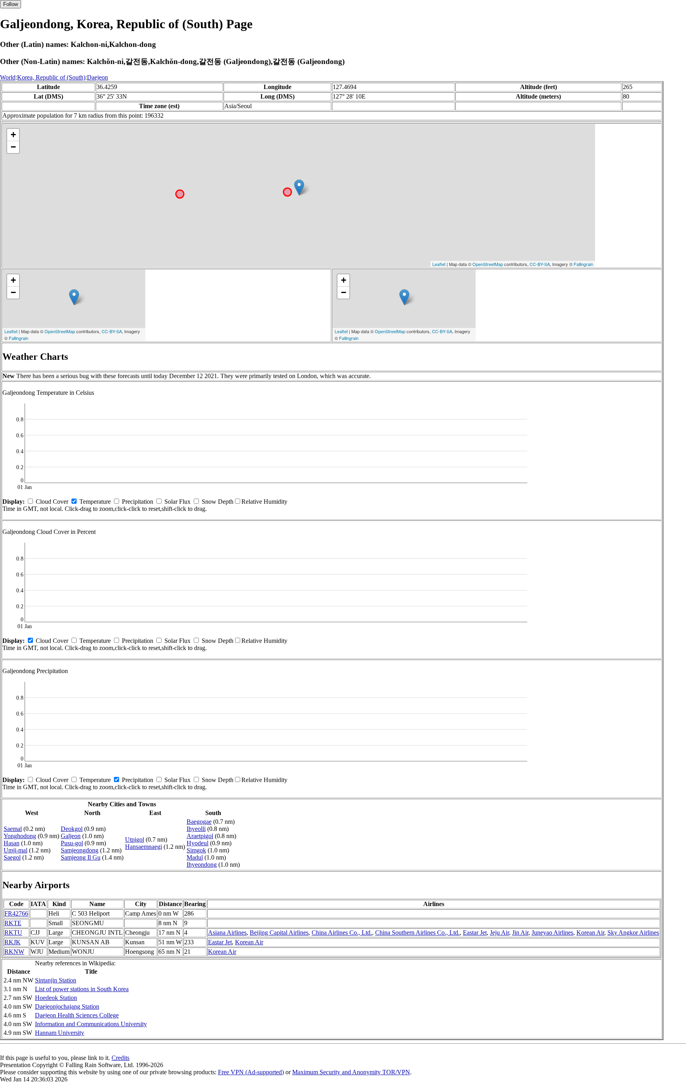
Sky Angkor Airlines (633, 932)
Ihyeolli (196, 828)
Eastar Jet (475, 932)
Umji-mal (15, 850)
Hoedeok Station (56, 997)
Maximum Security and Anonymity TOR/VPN (351, 1072)
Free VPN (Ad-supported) (251, 1072)
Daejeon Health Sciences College (77, 1015)
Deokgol (72, 828)
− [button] (13, 147)
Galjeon (71, 836)
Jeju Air (499, 932)
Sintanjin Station (55, 980)
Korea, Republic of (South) (51, 77)
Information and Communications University (91, 1024)
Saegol (12, 857)
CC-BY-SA (540, 264)
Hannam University (59, 1032)
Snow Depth (217, 501)
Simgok (196, 850)
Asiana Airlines (227, 932)
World (7, 77)
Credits (120, 1057)
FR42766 (16, 913)
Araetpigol (200, 836)
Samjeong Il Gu (80, 857)
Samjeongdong (79, 850)
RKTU (13, 932)
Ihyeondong (202, 864)
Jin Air (520, 932)
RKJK (12, 942)
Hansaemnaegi (143, 846)
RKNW (14, 951)
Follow (10, 4)
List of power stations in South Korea (82, 989)
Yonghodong (20, 836)
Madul (195, 857)
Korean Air (590, 932)
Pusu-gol (72, 843)
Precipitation (137, 501)
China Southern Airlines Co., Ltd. (417, 932)
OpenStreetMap (487, 264)
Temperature (95, 501)
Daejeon (97, 77)
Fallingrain (583, 264)
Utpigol (134, 839)
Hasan (11, 843)
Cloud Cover (52, 501)
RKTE (12, 923)
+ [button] (13, 135)
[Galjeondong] (299, 187)
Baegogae (199, 821)
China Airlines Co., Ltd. (342, 932)
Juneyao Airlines (552, 932)
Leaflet (438, 264)
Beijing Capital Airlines (279, 932)
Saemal (13, 828)
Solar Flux (177, 501)
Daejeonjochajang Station (67, 1006)
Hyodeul (197, 843)
